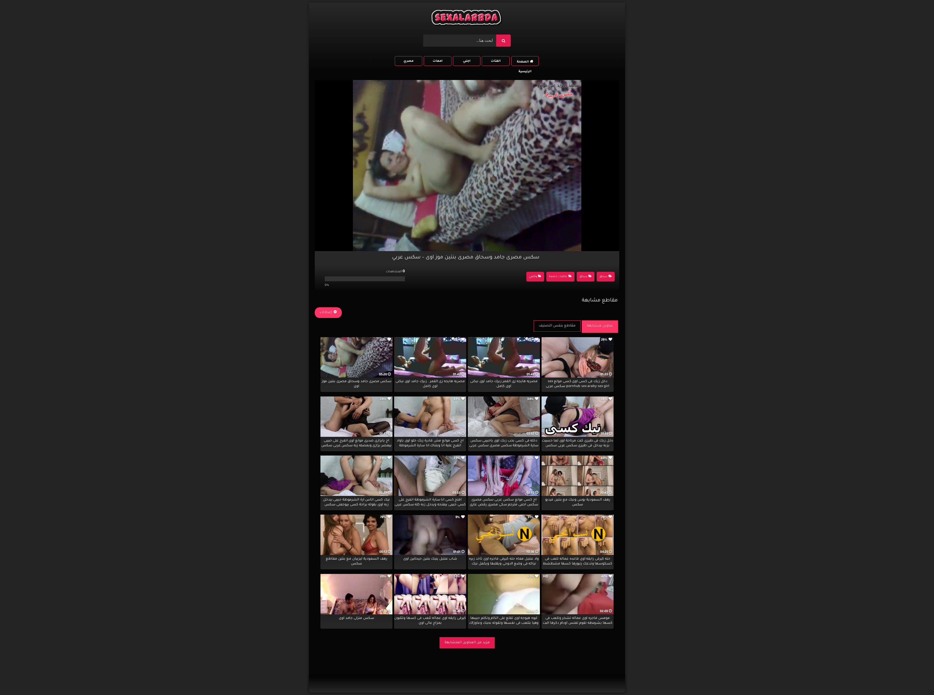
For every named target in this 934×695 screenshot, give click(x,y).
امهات (437, 61)
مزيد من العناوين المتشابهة (467, 643)
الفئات (496, 61)
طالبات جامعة (558, 276)
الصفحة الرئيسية (524, 63)
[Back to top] (918, 680)
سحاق (603, 276)
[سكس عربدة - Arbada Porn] (467, 18)
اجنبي (466, 61)
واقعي (533, 276)
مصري (408, 61)
